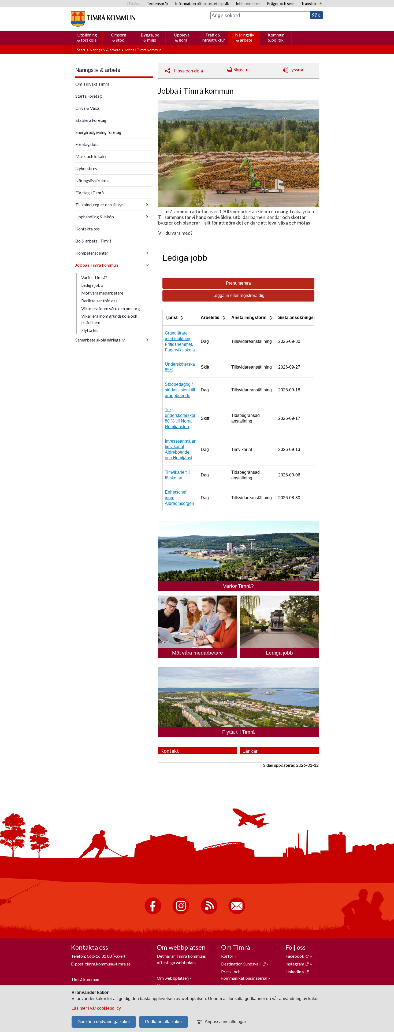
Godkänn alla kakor (163, 1021)
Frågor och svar (280, 3)
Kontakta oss (87, 228)
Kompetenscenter (91, 252)
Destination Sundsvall (243, 963)
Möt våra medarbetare (102, 292)
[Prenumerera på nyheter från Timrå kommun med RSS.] (209, 913)
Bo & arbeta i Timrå (93, 240)
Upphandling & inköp (94, 216)
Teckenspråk (157, 3)
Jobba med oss (248, 3)
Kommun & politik (276, 37)
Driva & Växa (87, 108)
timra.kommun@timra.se (108, 963)
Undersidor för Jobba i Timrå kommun (147, 265)
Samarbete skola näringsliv (100, 339)
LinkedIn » (297, 971)
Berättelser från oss (99, 300)
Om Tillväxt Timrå (92, 83)
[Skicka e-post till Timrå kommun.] (237, 913)
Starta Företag (88, 95)
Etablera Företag (90, 120)
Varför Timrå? (94, 277)
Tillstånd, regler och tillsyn (99, 204)
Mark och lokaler (91, 156)
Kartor (227, 955)
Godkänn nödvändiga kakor (103, 1021)
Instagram (297, 963)
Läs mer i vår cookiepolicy (96, 1008)
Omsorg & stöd (118, 37)
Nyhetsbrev (86, 168)
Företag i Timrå (89, 192)
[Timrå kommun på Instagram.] (180, 913)
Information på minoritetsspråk (202, 3)
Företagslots (87, 144)
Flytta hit (89, 330)
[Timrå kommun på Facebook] (153, 913)
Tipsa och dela (188, 71)
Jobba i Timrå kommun (96, 264)
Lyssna (295, 69)
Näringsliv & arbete (244, 37)
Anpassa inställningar (225, 1021)
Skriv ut (241, 69)
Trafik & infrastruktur (213, 37)
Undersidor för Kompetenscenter (147, 253)
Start (81, 50)
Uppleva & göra (181, 37)
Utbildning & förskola (87, 37)
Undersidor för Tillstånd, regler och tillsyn (147, 205)
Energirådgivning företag (98, 132)
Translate (311, 3)
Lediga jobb (92, 285)
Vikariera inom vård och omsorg (110, 308)
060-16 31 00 (99, 955)
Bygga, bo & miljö (150, 37)
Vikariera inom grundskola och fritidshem (109, 319)
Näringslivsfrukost (92, 180)
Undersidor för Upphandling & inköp (147, 217)
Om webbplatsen (173, 977)
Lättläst (133, 3)
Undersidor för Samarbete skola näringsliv (147, 340)
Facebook (297, 955)
